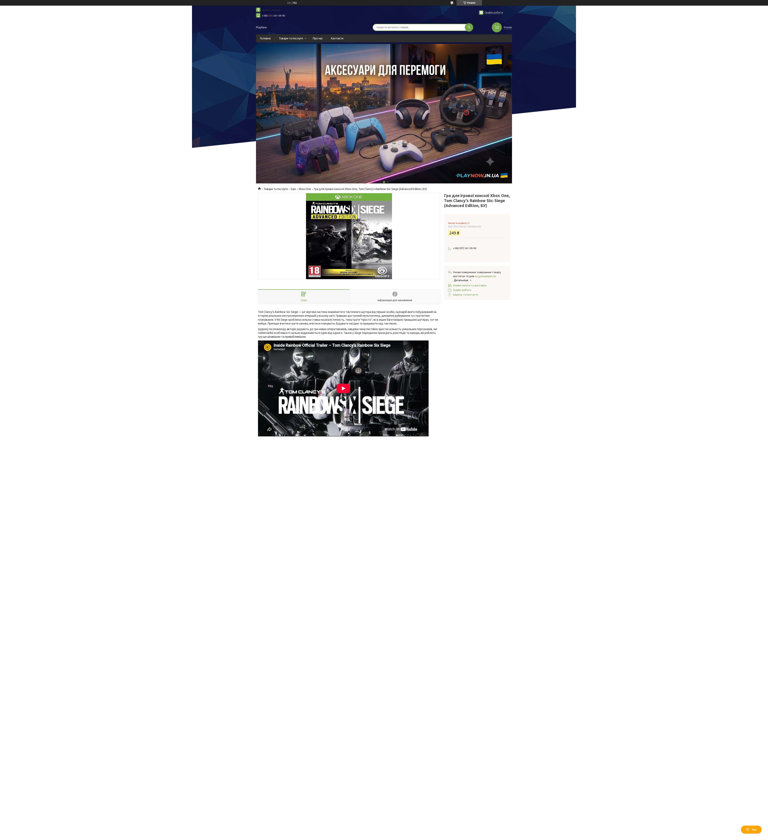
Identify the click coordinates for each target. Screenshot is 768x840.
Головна (265, 38)
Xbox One (305, 189)
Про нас (318, 38)
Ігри (293, 189)
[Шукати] (469, 27)
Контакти (337, 38)
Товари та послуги (291, 38)
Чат (754, 829)
